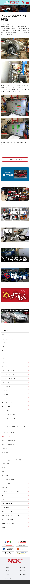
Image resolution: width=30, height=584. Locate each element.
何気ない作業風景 (7, 503)
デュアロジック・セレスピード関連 (12, 460)
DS (2, 351)
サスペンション (6, 436)
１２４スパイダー (7, 335)
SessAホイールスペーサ (8, 378)
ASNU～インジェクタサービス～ (11, 347)
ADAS (3, 343)
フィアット (5, 468)
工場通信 (6, 8)
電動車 (4, 527)
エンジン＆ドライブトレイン (10, 418)
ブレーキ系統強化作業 (8, 480)
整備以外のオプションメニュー (10, 515)
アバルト (4, 390)
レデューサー (5, 499)
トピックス (7, 567)
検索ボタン (23, 2)
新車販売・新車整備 (7, 519)
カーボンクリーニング (8, 432)
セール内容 (5, 452)
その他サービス (7, 578)
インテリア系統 (6, 406)
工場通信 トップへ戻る (15, 159)
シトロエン (5, 448)
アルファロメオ (6, 398)
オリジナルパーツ (7, 422)
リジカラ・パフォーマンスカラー (11, 491)
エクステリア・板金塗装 (8, 414)
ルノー (4, 495)
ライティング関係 (7, 484)
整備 (7, 571)
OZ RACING (5, 366)
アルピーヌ (5, 394)
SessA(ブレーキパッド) (8, 374)
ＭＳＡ (4, 362)
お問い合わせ (22, 574)
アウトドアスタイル (7, 386)
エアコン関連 (5, 410)
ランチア (4, 487)
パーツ (7, 574)
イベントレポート (7, 402)
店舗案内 (22, 567)
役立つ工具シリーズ (7, 511)
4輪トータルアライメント (9, 339)
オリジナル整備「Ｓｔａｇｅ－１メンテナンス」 (14, 427)
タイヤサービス (6, 456)
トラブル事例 (5, 464)
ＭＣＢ (4, 358)
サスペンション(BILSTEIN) (9, 440)
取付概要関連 (5, 507)
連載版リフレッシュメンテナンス (11, 523)
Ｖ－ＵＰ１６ (5, 382)
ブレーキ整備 (5, 476)
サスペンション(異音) (8, 444)
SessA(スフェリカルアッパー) (10, 370)
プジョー (4, 472)
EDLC (3, 355)
